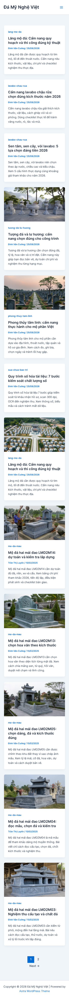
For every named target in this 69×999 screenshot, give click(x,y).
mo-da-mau (14, 546)
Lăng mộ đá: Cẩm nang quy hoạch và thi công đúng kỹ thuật (34, 40)
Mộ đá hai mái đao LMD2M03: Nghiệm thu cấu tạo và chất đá (33, 912)
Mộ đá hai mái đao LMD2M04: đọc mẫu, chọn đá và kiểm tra (32, 823)
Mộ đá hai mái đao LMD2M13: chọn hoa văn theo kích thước (32, 643)
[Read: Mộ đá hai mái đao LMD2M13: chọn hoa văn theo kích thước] (34, 610)
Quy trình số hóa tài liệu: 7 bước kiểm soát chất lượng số (34, 378)
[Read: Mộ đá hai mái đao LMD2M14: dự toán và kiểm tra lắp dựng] (34, 522)
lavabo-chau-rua (17, 85)
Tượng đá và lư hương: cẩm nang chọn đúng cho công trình (33, 236)
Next (34, 966)
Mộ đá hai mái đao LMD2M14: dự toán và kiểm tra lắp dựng (32, 554)
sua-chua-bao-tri (18, 369)
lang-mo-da (14, 31)
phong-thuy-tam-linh (20, 316)
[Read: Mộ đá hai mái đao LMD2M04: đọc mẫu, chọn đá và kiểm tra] (34, 791)
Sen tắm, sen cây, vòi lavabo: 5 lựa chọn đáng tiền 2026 (33, 148)
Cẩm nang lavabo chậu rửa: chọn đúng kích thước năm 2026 (34, 94)
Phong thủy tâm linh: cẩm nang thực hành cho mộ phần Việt (33, 324)
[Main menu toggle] (61, 7)
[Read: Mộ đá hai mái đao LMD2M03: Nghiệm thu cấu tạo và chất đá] (34, 879)
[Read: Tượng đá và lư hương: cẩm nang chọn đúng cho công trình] (34, 204)
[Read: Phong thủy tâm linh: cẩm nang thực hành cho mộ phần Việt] (34, 292)
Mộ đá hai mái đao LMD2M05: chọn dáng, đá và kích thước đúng (32, 733)
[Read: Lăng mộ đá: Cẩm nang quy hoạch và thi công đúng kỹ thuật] (34, 434)
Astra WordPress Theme (34, 991)
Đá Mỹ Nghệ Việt (21, 7)
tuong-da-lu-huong (19, 227)
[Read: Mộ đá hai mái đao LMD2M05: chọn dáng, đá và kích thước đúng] (34, 699)
